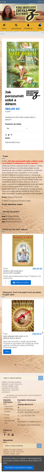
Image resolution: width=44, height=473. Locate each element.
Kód (3, 216)
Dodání (8, 412)
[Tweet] (8, 135)
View (7, 352)
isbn (4, 222)
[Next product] (43, 32)
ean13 (4, 219)
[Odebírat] (40, 378)
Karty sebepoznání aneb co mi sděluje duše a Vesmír (15, 337)
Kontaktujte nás (10, 422)
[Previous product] (42, 32)
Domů (7, 418)
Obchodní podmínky (9, 408)
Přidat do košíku (22, 282)
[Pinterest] (11, 135)
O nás (7, 415)
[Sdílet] (6, 135)
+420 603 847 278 (27, 416)
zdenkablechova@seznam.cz (30, 422)
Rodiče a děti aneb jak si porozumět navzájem (13, 272)
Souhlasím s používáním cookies (18, 468)
